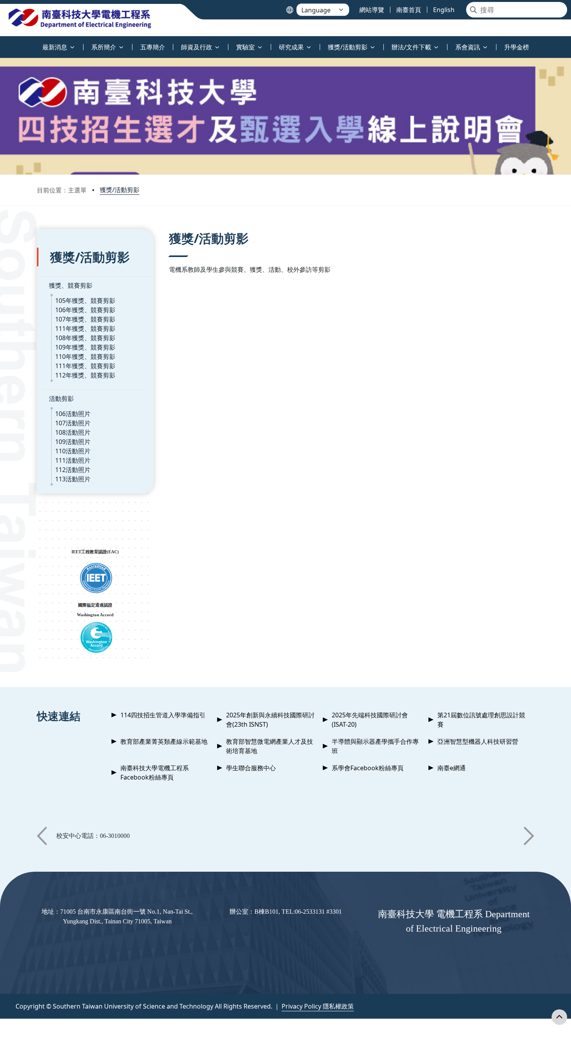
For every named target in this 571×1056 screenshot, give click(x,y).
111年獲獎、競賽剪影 (85, 328)
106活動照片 (73, 413)
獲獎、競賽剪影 (70, 285)
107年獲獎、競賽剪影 (85, 319)
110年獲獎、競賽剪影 (85, 356)
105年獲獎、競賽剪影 (85, 300)
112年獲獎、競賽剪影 (85, 375)
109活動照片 (73, 441)
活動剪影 (61, 398)
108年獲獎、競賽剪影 (85, 338)
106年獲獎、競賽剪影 (85, 310)
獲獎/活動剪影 (119, 189)
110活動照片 (73, 451)
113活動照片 (73, 479)
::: (1, 42)
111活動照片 (73, 460)
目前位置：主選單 (62, 190)
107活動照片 (73, 423)
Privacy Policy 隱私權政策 (318, 1006)
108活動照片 (73, 432)
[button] (42, 836)
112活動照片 (73, 469)
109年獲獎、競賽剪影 (85, 347)
